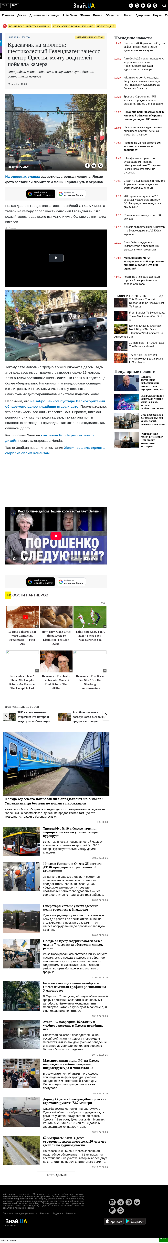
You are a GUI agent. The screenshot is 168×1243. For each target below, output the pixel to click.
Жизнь (85, 15)
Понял (163, 1238)
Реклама (44, 1213)
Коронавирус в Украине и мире (73, 26)
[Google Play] (135, 1221)
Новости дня (105, 26)
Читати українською (90, 37)
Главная (8, 15)
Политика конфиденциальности (20, 1213)
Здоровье (143, 15)
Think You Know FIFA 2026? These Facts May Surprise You (90, 635)
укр (4, 5)
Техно (128, 15)
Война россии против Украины (29, 26)
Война (97, 15)
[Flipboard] (149, 5)
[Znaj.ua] (84, 5)
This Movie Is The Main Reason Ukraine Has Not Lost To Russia (146, 303)
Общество (112, 15)
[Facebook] (87, 165)
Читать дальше (56, 1174)
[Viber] (137, 5)
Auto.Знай (69, 15)
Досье (21, 15)
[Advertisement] (56, 481)
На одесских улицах (22, 176)
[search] (164, 5)
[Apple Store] (114, 1221)
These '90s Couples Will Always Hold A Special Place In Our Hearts (146, 359)
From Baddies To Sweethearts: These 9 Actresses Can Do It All (147, 316)
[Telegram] (131, 5)
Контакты (71, 1213)
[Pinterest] (155, 5)
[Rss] (143, 5)
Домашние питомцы (44, 15)
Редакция (58, 1213)
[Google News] (137, 1202)
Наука (157, 15)
